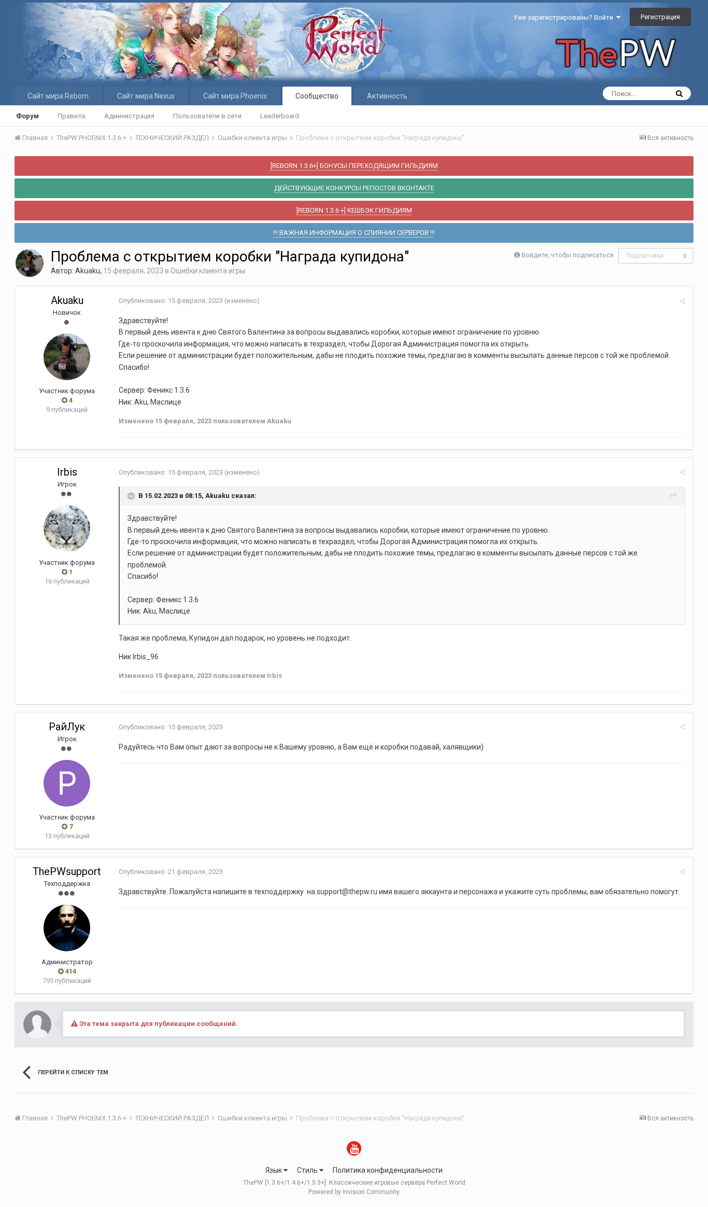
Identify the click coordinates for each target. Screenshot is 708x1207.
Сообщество (316, 96)
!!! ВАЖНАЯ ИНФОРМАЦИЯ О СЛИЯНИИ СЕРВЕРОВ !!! (354, 233)
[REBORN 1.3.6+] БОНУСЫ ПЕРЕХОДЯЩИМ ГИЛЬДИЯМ (354, 166)
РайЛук (67, 726)
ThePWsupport (67, 871)
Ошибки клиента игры (208, 271)
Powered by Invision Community (354, 1192)
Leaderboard (279, 116)
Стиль (308, 1170)
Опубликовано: (171, 300)
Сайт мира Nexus (146, 96)
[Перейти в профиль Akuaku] (30, 263)
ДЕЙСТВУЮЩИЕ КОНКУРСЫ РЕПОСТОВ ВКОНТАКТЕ (354, 188)
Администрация (129, 116)
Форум (27, 116)
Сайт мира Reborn (58, 96)
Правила (72, 116)
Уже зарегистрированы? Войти (564, 17)
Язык (274, 1170)
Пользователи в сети (207, 116)
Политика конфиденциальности (388, 1170)
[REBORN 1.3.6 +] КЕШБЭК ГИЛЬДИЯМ (354, 210)
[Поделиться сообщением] (682, 301)
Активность (387, 96)
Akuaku (87, 271)
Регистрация (660, 17)
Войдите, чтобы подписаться (567, 255)
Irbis (67, 472)
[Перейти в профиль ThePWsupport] (67, 928)
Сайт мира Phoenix (235, 96)
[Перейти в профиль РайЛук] (67, 783)
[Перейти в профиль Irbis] (67, 528)
